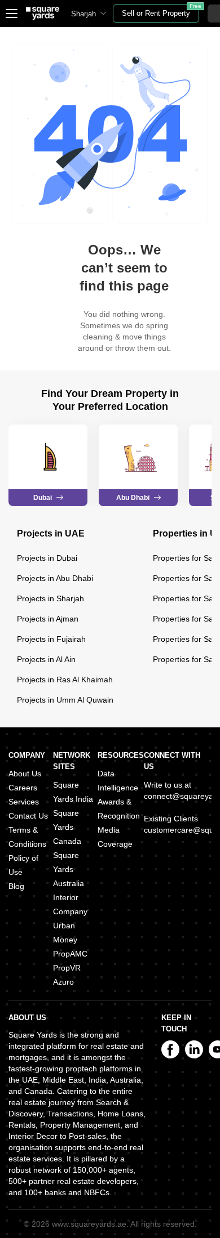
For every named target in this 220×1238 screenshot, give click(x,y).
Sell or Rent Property (160, 11)
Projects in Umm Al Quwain (65, 699)
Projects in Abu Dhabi (55, 578)
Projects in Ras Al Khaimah (65, 679)
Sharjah (83, 14)
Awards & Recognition (119, 808)
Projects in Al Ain (46, 659)
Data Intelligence (118, 780)
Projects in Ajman (47, 618)
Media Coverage (115, 836)
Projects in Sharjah (50, 598)
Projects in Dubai (47, 557)
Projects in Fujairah (51, 638)
